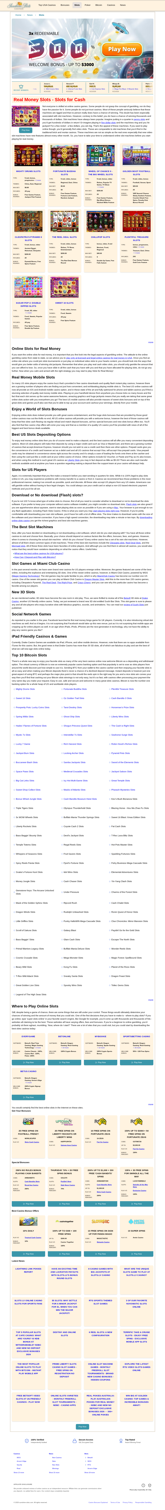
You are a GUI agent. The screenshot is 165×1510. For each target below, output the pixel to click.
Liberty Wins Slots (120, 716)
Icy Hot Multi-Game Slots (76, 780)
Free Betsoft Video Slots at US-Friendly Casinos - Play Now (28, 1399)
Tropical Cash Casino (33, 1237)
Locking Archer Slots (74, 753)
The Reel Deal (49, 582)
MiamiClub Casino (106, 576)
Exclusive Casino (139, 1190)
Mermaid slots (18, 546)
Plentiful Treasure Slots (137, 238)
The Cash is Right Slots (122, 726)
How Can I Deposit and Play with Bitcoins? (35, 557)
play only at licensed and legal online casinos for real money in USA (99, 358)
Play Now (26, 130)
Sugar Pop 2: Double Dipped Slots (28, 304)
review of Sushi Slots (134, 604)
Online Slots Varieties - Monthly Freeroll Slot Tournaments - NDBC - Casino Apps (64, 1400)
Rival (18, 1468)
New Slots (55, 1465)
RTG (89, 1465)
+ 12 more (101, 1048)
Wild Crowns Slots (39, 89)
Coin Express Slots (85, 89)
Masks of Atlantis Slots (75, 790)
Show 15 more (54, 1472)
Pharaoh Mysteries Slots (123, 790)
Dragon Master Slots (94, 579)
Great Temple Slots (120, 780)
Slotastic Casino (103, 1242)
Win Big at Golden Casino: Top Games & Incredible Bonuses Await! (136, 1400)
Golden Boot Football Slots (137, 173)
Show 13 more (19, 1472)
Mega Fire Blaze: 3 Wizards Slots (113, 89)
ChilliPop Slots (100, 237)
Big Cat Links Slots (25, 780)
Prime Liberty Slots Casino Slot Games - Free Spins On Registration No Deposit (64, 1370)
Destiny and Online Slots (64, 1334)
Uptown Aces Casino (69, 1145)
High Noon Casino (68, 1185)
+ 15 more (137, 1048)
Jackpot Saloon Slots (121, 771)
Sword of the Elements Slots (125, 762)
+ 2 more (37, 1048)
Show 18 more (89, 1472)
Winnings (55, 1468)
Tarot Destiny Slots (73, 707)
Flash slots (131, 504)
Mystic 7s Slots (23, 735)
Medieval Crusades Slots (76, 771)
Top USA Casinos (47, 5)
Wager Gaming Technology (25, 576)
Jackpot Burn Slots (25, 753)
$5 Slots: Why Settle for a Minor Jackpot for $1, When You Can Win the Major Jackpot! (64, 1306)
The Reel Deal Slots (64, 237)
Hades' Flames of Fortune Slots (31, 726)
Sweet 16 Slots (64, 303)
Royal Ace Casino (31, 1185)
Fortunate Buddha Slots (64, 173)
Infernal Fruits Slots (62, 89)
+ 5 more (28, 1082)
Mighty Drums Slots (28, 171)
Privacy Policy (128, 1502)
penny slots (139, 119)
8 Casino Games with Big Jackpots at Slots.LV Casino (100, 1272)
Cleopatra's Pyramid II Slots (28, 238)
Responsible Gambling (143, 1502)
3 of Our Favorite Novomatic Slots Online (136, 1303)
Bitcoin (98, 5)
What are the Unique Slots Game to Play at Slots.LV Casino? (136, 1272)
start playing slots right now (106, 511)
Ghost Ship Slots (72, 716)
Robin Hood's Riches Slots (124, 744)
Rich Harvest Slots (73, 744)
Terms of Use (115, 1502)
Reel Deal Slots (133, 543)
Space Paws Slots (25, 771)
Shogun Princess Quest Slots (78, 726)
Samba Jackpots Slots (75, 762)
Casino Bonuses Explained (98, 1502)
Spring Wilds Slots (25, 716)
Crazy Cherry (84, 582)
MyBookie (100, 1036)
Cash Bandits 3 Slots (121, 698)
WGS (19, 1457)
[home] (19, 9)
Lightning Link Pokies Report (28, 1270)
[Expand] (85, 1457)
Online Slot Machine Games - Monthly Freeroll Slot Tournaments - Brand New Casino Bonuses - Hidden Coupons (100, 1372)
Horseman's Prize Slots (122, 707)
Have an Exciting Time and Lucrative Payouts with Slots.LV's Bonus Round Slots (64, 1273)
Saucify (19, 1465)
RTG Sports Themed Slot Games (100, 1302)
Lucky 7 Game (23, 744)
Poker (87, 5)
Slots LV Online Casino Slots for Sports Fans (28, 1302)
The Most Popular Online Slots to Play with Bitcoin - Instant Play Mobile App (28, 1369)
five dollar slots (108, 122)
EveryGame (28, 1036)
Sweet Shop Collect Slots (28, 790)
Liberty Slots (74, 460)
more (150, 342)
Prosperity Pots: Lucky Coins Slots (32, 707)
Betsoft (127, 598)
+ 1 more (37, 180)
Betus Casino (28, 1071)
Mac (116, 507)
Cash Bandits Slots (32, 1181)
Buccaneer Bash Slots (27, 762)
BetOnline (64, 1036)
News (123, 5)
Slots (77, 5)
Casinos (111, 5)
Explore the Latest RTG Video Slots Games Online (136, 1367)
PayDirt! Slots (66, 1181)
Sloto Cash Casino (32, 1142)
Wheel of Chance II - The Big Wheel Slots (100, 173)
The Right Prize (64, 582)
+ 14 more (65, 1048)
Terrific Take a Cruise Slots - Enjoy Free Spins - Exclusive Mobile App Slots (136, 1337)
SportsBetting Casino (136, 1036)
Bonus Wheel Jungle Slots (29, 799)
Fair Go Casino (102, 1142)
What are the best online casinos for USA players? (39, 553)
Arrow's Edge (21, 1461)
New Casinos (57, 1457)
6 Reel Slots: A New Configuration (100, 1334)
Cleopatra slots (117, 543)
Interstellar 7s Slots (73, 735)
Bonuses (65, 5)
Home (18, 15)
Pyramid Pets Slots (120, 753)
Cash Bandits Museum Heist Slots (80, 799)
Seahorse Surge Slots (122, 735)
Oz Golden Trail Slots (74, 698)
